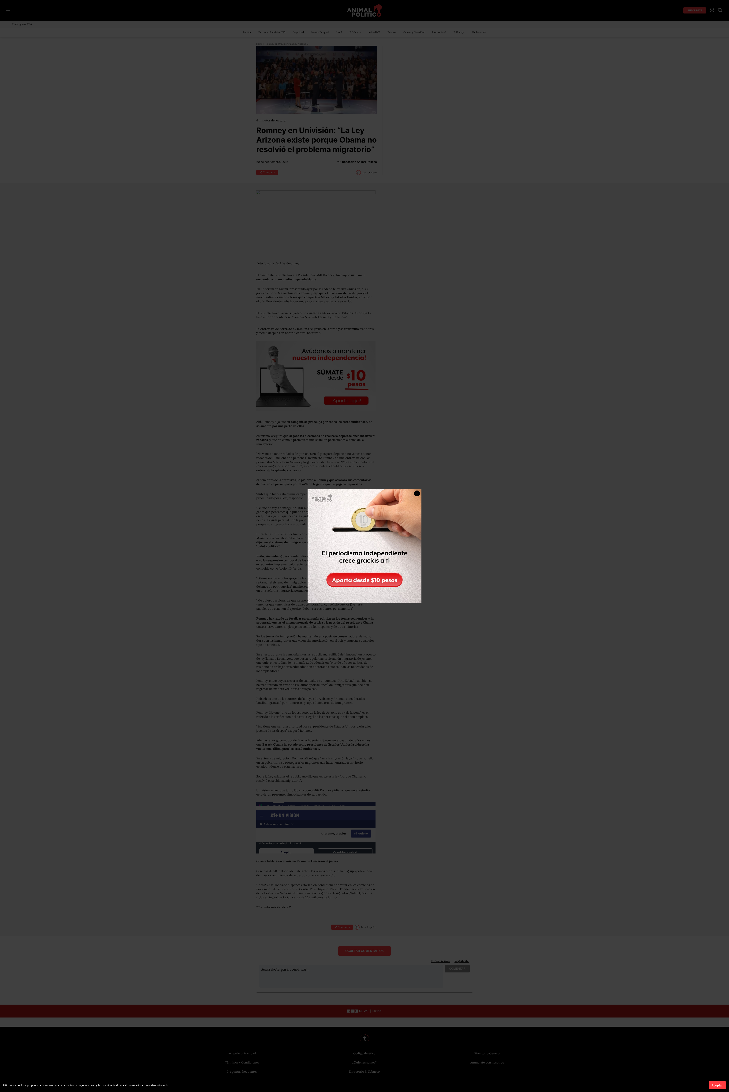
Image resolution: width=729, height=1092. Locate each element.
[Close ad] (417, 493)
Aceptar (717, 1085)
